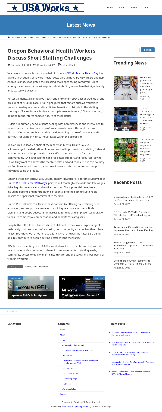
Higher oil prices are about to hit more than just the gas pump (146, 85)
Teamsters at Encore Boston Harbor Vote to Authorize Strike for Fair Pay (133, 229)
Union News (43, 266)
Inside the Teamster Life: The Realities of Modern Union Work (81, 361)
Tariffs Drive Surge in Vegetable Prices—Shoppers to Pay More (147, 147)
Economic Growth (71, 373)
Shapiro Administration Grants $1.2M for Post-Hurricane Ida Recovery (134, 198)
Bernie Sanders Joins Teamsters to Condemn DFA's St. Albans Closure (132, 262)
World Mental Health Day (83, 73)
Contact (13, 311)
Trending (28, 266)
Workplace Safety (69, 389)
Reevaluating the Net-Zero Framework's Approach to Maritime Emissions (133, 245)
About (62, 334)
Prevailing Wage (70, 378)
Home (62, 329)
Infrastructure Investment (73, 345)
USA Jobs (68, 383)
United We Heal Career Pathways (27, 183)
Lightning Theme (81, 406)
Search (148, 49)
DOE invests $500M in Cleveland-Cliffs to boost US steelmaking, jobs (133, 214)
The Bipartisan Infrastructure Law (78, 350)
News (62, 340)
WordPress (66, 406)
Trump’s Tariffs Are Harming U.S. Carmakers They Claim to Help (147, 116)
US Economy (67, 368)
